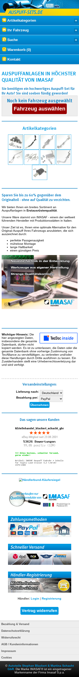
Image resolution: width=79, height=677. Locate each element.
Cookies (6, 657)
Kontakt (13, 59)
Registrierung (51, 598)
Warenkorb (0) (18, 50)
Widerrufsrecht (10, 637)
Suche (12, 40)
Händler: (24, 598)
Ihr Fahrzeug (17, 30)
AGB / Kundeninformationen (19, 644)
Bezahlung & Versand (15, 624)
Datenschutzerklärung (15, 630)
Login (35, 598)
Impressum (8, 651)
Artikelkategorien (21, 21)
